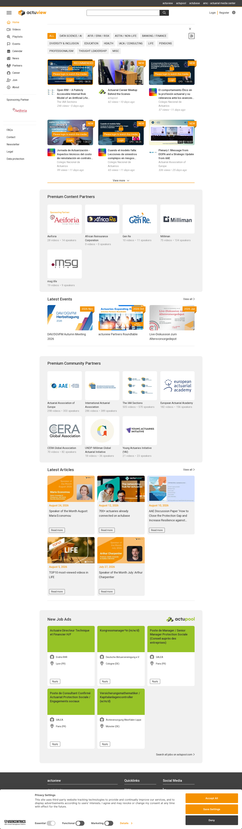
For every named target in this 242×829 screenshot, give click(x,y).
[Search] (164, 13)
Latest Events (59, 299)
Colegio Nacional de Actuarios (170, 103)
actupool (181, 3)
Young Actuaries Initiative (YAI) (137, 449)
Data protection (15, 158)
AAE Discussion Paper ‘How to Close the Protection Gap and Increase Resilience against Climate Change (168, 516)
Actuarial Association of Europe (172, 164)
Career (16, 72)
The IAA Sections (67, 101)
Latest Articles (60, 469)
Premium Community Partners (74, 363)
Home (15, 22)
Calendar (17, 51)
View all (188, 299)
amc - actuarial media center (219, 3)
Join (14, 80)
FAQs (10, 130)
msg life (52, 281)
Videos (16, 29)
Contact (11, 137)
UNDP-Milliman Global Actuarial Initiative (98, 449)
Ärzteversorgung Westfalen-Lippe (123, 719)
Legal (10, 151)
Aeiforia (51, 236)
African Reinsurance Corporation (96, 238)
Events (16, 43)
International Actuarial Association (97, 405)
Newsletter (13, 144)
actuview (168, 3)
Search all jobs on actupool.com (174, 754)
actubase (194, 3)
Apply (55, 681)
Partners (17, 65)
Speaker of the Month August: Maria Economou (68, 513)
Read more (57, 530)
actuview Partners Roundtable (118, 334)
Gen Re (127, 236)
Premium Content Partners (71, 196)
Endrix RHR (61, 657)
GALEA (159, 657)
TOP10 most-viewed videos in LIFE (68, 575)
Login (70, 80)
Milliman (165, 236)
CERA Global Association (61, 448)
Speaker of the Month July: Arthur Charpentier (121, 575)
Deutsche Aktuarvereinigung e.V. (122, 657)
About (15, 87)
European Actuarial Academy (176, 403)
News (15, 58)
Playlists (17, 36)
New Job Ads (59, 619)
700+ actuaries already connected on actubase (115, 513)
